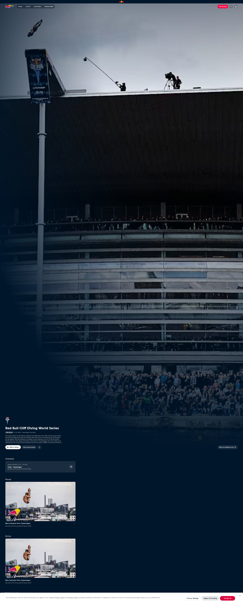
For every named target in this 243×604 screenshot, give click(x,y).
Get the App (223, 6)
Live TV (28, 6)
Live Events (37, 6)
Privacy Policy (60, 597)
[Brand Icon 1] (121, 1)
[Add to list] (39, 447)
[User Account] (236, 6)
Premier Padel (49, 6)
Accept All (227, 598)
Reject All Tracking (210, 598)
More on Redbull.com (226, 447)
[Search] (231, 6)
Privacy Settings (192, 598)
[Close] (240, 596)
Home (20, 6)
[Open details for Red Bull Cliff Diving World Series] (121, 229)
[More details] (74, 523)
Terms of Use (72, 597)
